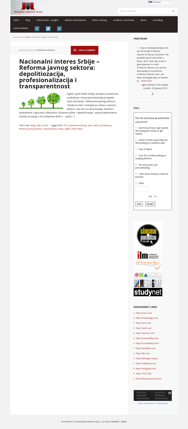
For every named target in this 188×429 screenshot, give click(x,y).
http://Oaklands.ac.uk (146, 363)
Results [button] (150, 204)
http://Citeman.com (145, 333)
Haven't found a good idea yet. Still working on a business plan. (151, 141)
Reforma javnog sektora (30, 128)
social (45, 125)
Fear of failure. (145, 149)
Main (38, 125)
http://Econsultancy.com (147, 343)
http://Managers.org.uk (147, 358)
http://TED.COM (143, 373)
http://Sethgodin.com (146, 368)
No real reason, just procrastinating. (146, 166)
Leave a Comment (86, 50)
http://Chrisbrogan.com (147, 318)
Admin (123, 421)
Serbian (156, 2)
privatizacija (105, 125)
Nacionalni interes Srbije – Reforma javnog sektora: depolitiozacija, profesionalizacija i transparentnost (59, 73)
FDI (65, 125)
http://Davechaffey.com (147, 338)
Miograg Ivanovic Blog (89, 421)
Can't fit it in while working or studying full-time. (150, 157)
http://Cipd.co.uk (143, 328)
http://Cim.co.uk (143, 323)
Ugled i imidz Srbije (73, 128)
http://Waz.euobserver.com (149, 378)
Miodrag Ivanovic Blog (29, 7)
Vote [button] (139, 204)
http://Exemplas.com (146, 348)
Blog (33, 125)
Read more (146, 80)
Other (141, 183)
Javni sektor (93, 125)
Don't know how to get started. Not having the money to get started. (151, 130)
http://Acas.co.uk (144, 313)
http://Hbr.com (143, 353)
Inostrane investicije (77, 125)
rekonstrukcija (50, 128)
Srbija (60, 128)
